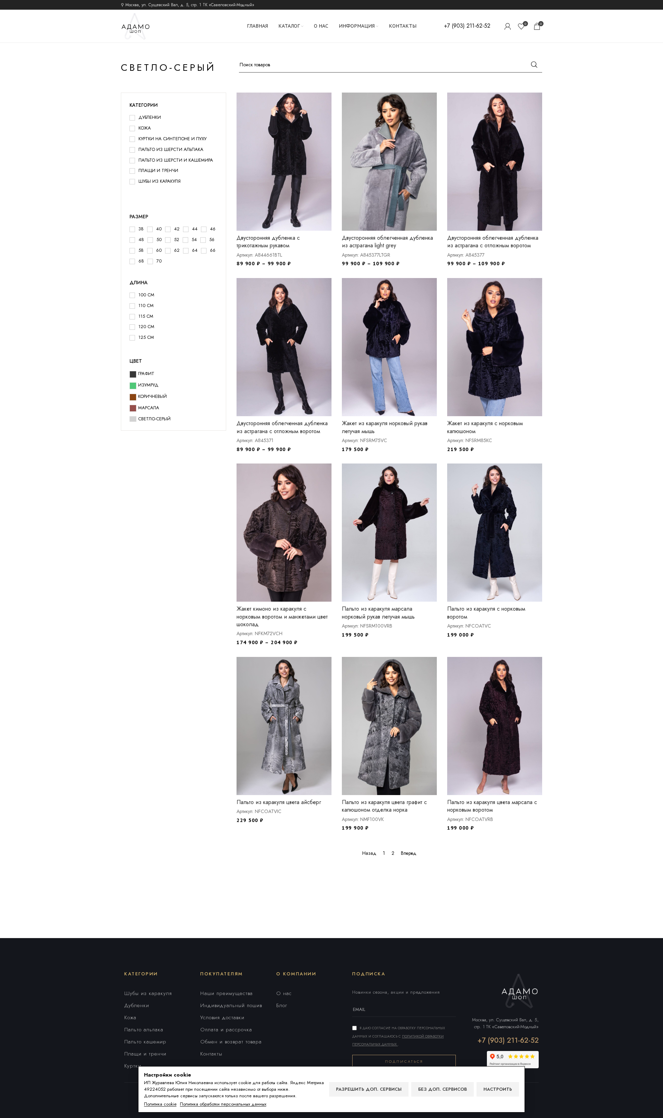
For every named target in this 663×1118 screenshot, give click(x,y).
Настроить (497, 1089)
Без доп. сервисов (442, 1089)
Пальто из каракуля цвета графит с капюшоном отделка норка (384, 806)
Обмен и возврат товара (231, 1041)
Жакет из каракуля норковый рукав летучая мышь (384, 427)
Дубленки (136, 1005)
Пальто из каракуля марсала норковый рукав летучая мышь (378, 612)
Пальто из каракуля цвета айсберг (279, 802)
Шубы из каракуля (148, 993)
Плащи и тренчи (145, 1053)
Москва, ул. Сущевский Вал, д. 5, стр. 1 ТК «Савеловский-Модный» (505, 1023)
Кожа (130, 1017)
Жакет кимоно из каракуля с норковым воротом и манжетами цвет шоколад (282, 616)
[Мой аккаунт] (508, 26)
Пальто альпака (143, 1029)
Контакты (211, 1053)
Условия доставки (222, 1017)
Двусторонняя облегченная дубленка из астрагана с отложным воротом (492, 241)
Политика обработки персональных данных (223, 1104)
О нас (284, 993)
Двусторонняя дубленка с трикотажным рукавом (268, 241)
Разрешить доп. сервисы (369, 1089)
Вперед (408, 853)
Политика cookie (160, 1104)
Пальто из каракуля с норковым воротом (486, 612)
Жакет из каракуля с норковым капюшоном (485, 427)
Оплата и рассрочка (226, 1029)
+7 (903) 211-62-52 (508, 1040)
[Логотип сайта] (135, 25)
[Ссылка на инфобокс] (467, 26)
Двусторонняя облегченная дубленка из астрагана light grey (387, 241)
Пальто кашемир (145, 1041)
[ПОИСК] (534, 65)
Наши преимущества (226, 993)
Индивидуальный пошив (231, 1005)
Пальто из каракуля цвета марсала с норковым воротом (492, 806)
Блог (281, 1005)
